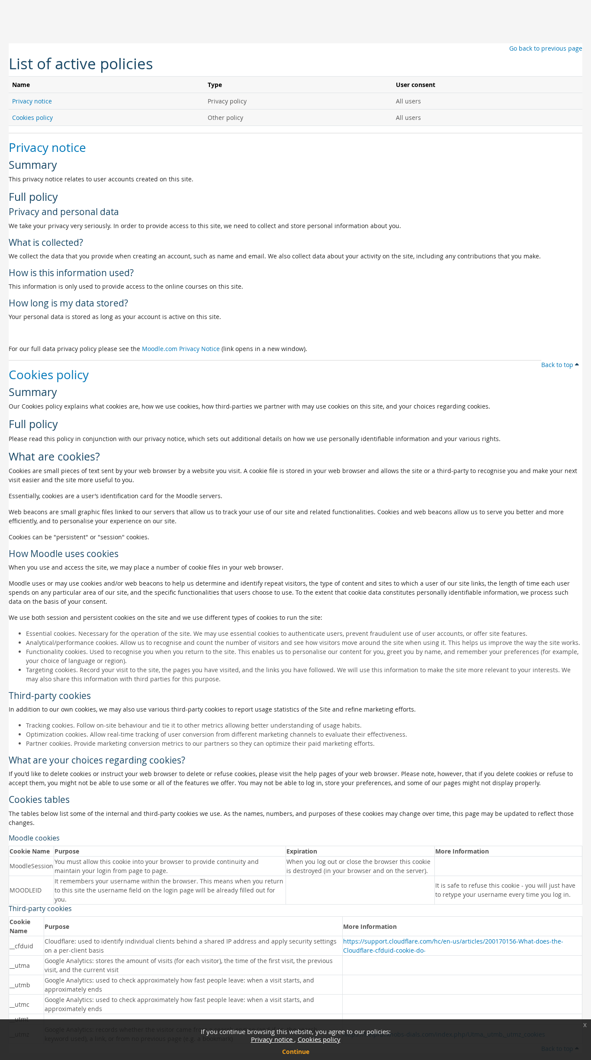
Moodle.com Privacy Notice (181, 349)
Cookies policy (319, 1039)
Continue (295, 1051)
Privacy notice (272, 1039)
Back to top (558, 365)
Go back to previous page (545, 48)
